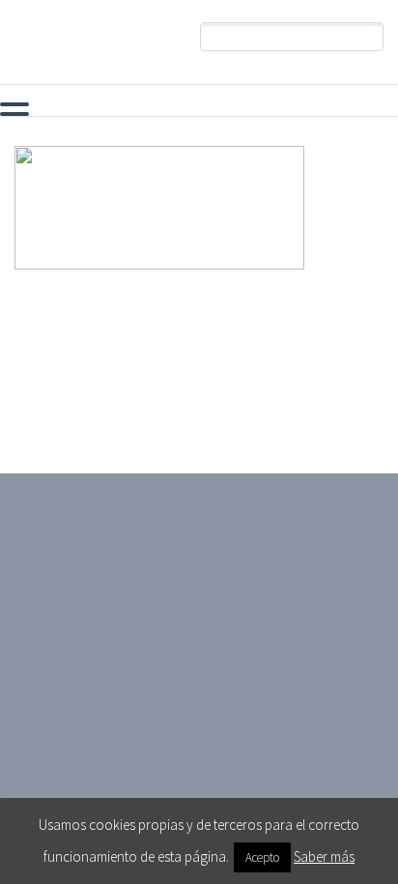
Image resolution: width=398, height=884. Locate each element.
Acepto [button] (262, 857)
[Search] (369, 37)
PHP (36, 108)
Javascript (218, 108)
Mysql (117, 108)
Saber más (324, 856)
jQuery (320, 108)
